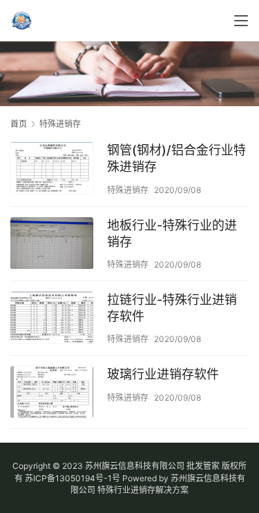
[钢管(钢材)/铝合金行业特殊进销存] (51, 169)
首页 (18, 124)
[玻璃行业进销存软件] (51, 393)
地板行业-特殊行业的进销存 (172, 233)
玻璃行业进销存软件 (163, 374)
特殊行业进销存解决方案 (143, 490)
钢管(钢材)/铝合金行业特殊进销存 (176, 158)
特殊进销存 (127, 190)
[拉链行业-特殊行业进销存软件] (51, 319)
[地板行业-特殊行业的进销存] (51, 244)
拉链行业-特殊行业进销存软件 (172, 307)
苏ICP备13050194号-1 (68, 478)
